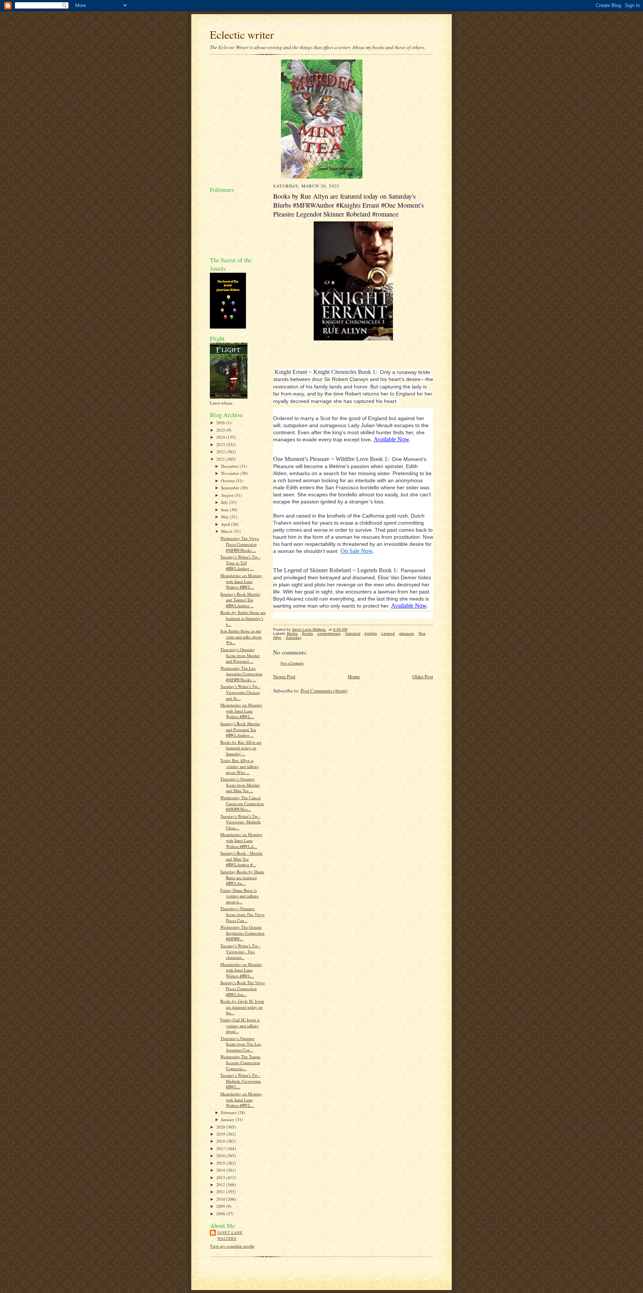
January (228, 1119)
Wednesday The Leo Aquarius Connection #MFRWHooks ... (241, 673)
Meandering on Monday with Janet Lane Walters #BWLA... (241, 840)
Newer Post (284, 676)
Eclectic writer (242, 34)
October (228, 480)
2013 (221, 1177)
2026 (221, 422)
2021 (221, 459)
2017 (221, 1148)
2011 (221, 1191)
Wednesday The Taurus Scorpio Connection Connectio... (240, 1062)
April (226, 524)
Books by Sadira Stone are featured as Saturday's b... (243, 618)
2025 (221, 430)
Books (307, 633)
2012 (221, 1184)
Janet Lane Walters (230, 1235)
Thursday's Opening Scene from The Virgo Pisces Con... (242, 914)
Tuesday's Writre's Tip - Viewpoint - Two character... (240, 951)
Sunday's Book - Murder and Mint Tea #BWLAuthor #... (241, 858)
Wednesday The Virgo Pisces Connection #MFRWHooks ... (239, 544)
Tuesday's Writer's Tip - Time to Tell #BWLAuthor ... (240, 562)
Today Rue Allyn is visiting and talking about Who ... (239, 766)
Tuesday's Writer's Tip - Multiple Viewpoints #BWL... (240, 1080)
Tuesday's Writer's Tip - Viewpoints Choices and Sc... (240, 692)
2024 (221, 437)
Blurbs (292, 633)
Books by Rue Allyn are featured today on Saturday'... (241, 747)
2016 (221, 1155)
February (229, 1112)
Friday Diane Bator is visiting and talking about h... (239, 896)
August (227, 495)
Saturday (293, 638)
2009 (221, 1206)
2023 (221, 444)
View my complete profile (232, 1246)
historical (352, 633)
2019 (221, 1134)
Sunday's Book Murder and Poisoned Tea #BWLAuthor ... (240, 729)
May (225, 516)
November (230, 473)
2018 (221, 1141)
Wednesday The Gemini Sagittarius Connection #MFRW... (242, 932)
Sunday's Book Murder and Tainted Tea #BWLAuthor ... (240, 599)
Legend (388, 633)
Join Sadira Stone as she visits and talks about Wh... (241, 636)
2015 (221, 1163)
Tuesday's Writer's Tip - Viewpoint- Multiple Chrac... (240, 821)
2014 (221, 1170)
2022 (221, 451)
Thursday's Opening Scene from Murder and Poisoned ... (240, 655)
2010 (221, 1199)
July (225, 502)
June (225, 509)
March (227, 531)
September (230, 487)
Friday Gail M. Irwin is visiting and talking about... (240, 1025)
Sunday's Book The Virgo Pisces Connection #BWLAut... (242, 988)
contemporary (329, 633)
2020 (221, 1127)
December (230, 466)
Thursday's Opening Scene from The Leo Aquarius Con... (240, 1044)
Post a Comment (292, 663)
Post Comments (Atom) (324, 690)
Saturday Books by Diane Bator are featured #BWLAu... (242, 877)
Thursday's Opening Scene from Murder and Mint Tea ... (240, 784)
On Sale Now (356, 551)
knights (371, 633)
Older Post (422, 676)
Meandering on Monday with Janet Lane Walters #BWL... (241, 581)
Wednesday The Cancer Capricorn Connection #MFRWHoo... (242, 803)
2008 (221, 1213)
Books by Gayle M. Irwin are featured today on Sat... (242, 1006)
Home (354, 676)
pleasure (406, 633)
